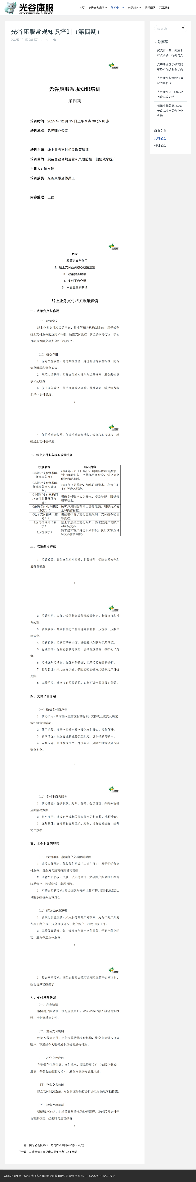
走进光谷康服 (96, 7)
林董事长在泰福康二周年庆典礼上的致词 (53, 1151)
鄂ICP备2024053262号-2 (98, 1175)
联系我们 (164, 7)
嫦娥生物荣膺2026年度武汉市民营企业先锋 (170, 110)
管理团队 (150, 7)
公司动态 (160, 138)
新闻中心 (116, 7)
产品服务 (134, 7)
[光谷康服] (28, 7)
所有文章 (160, 131)
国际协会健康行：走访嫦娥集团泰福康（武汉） (57, 1145)
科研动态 (160, 145)
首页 (82, 7)
